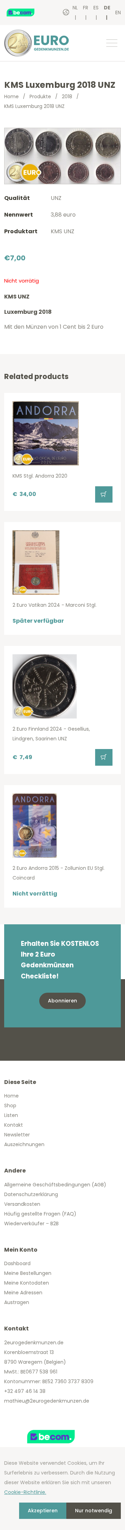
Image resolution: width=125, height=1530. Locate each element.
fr (85, 7)
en (118, 12)
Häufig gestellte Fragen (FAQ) (40, 1213)
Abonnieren (62, 1000)
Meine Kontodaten (26, 1282)
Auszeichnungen (24, 1144)
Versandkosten (22, 1204)
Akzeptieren (43, 1510)
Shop (10, 1105)
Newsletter (17, 1134)
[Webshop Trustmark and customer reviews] (27, 12)
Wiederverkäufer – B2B (31, 1223)
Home (11, 96)
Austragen (16, 1302)
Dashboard (17, 1263)
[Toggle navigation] (111, 43)
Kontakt (13, 1124)
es (96, 7)
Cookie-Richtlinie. (25, 1492)
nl (75, 7)
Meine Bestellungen (27, 1273)
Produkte (40, 96)
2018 (67, 96)
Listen (11, 1115)
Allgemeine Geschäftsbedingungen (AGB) (55, 1184)
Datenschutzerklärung (31, 1194)
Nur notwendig (93, 1510)
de (107, 7)
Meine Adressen (23, 1292)
